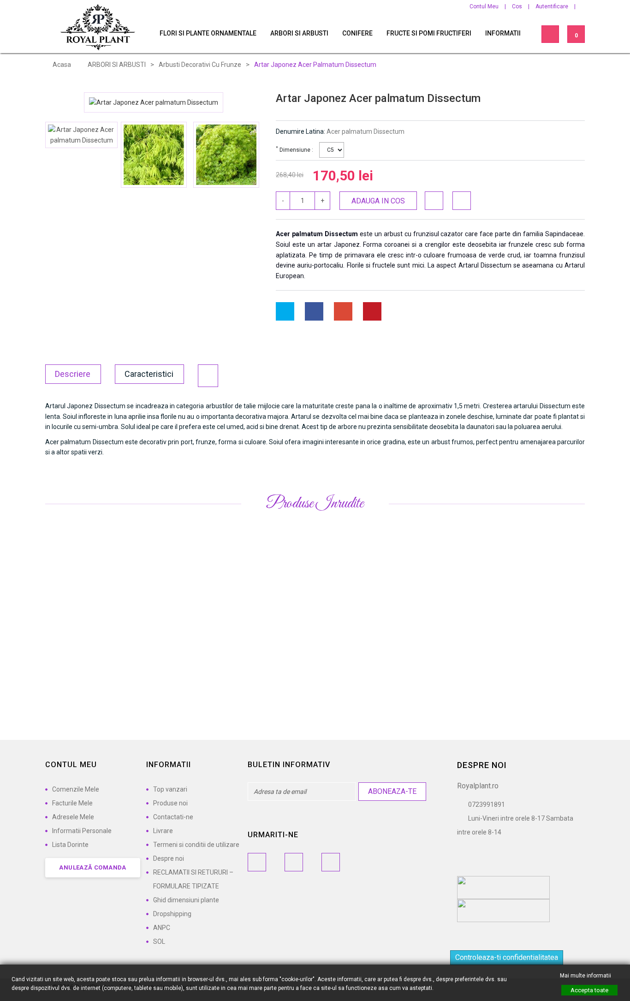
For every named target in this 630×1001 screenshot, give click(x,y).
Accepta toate (589, 990)
